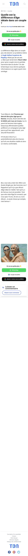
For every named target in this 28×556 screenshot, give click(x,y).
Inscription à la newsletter (14, 534)
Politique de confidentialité (14, 541)
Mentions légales (14, 540)
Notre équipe (14, 538)
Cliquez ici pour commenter (11, 292)
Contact (14, 536)
